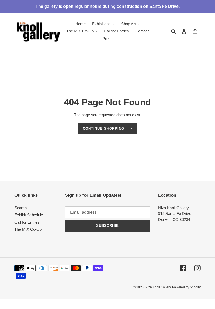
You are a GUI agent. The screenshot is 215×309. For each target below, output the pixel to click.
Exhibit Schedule (28, 215)
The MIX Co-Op (28, 229)
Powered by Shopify (186, 287)
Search (20, 208)
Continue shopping (103, 128)
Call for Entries (27, 222)
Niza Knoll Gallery (158, 287)
